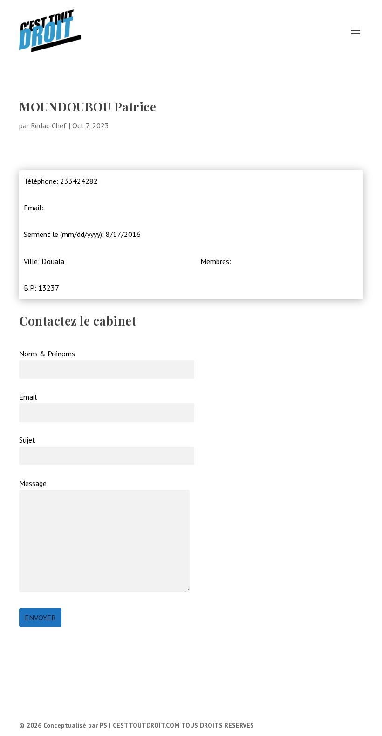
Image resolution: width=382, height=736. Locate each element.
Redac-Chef (49, 125)
